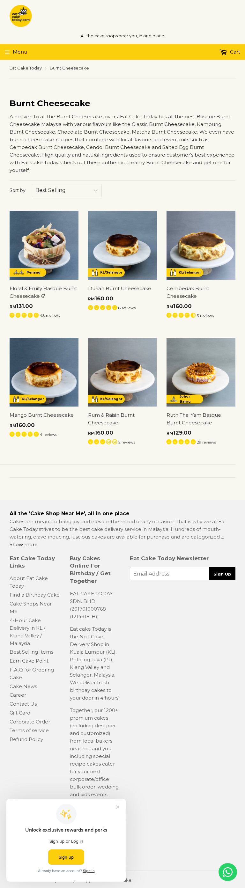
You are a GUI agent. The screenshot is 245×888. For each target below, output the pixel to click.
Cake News (23, 686)
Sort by (18, 190)
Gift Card (20, 713)
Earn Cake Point (29, 661)
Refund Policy (26, 739)
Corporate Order (30, 722)
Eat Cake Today (26, 67)
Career (18, 695)
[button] (25, 315)
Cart (234, 52)
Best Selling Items (31, 652)
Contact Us (23, 704)
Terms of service (29, 730)
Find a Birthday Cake (35, 595)
